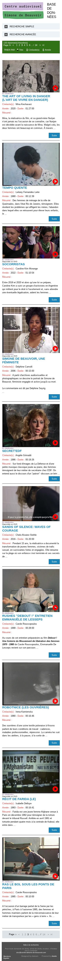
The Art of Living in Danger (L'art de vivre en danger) (26, 98)
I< (10, 45)
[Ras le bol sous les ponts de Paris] (31, 859)
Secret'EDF (12, 451)
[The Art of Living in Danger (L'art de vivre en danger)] (31, 76)
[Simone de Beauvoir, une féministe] (31, 330)
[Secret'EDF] (31, 425)
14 (36, 45)
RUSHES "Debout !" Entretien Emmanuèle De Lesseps (27, 617)
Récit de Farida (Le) (19, 799)
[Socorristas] (31, 242)
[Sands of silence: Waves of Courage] (31, 503)
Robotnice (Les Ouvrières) (25, 707)
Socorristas (13, 264)
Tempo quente (14, 187)
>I (43, 45)
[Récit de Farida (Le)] (31, 771)
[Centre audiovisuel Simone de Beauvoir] (23, 18)
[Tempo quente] (31, 164)
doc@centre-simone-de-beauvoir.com (31, 952)
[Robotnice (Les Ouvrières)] (31, 684)
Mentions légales (7, 957)
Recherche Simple (22, 26)
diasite (54, 956)
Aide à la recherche (31, 945)
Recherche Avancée (23, 34)
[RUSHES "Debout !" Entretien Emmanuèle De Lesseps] (31, 590)
